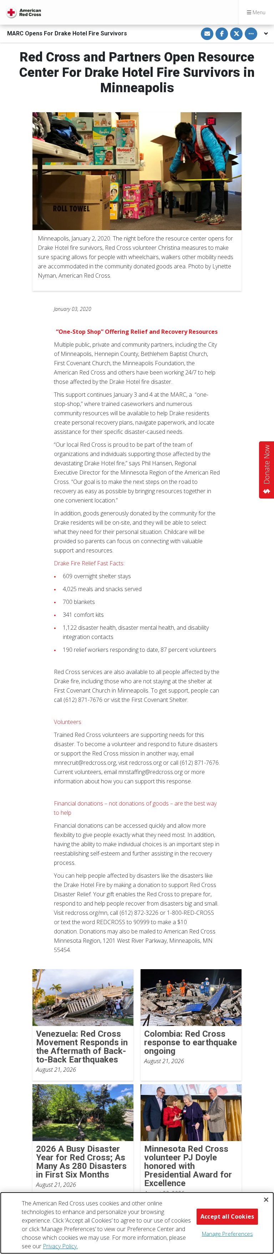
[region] (137, 1223)
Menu (258, 12)
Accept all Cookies (227, 1216)
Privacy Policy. (60, 1246)
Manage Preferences (227, 1233)
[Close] (266, 1200)
